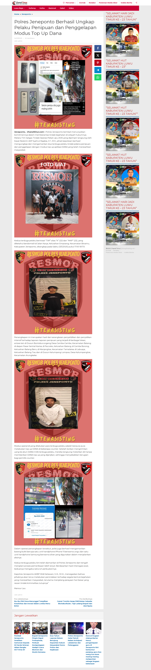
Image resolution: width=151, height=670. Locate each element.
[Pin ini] (97, 63)
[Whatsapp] (97, 77)
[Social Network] (136, 3)
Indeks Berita (129, 252)
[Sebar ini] (97, 48)
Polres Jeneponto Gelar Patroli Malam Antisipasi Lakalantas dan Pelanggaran (75, 640)
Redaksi (116, 250)
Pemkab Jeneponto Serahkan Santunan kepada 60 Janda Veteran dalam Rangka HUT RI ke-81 (21, 643)
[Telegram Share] (97, 70)
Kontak (108, 250)
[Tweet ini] (97, 55)
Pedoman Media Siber (114, 252)
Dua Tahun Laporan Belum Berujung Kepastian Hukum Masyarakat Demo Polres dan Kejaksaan (57, 643)
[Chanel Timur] (20, 3)
